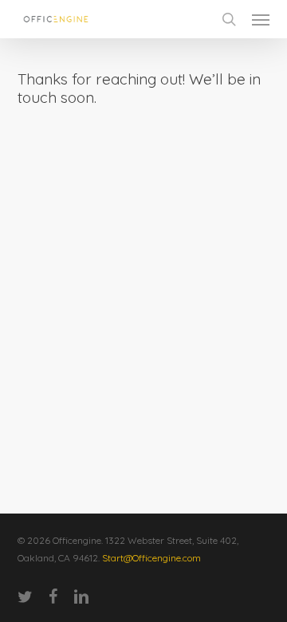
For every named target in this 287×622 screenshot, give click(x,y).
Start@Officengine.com (151, 558)
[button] (260, 19)
